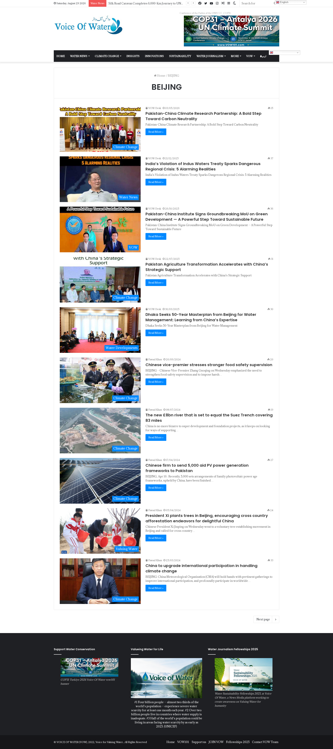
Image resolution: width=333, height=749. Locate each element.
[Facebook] (200, 3)
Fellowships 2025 (238, 742)
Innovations (154, 56)
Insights (133, 56)
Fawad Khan (155, 359)
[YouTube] (211, 3)
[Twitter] (206, 3)
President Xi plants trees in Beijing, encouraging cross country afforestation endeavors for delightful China (206, 518)
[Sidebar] (229, 3)
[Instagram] (217, 3)
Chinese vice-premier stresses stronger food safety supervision (208, 364)
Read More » (155, 131)
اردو (264, 56)
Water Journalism (210, 56)
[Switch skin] (234, 3)
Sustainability (180, 56)
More (235, 56)
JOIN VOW (216, 742)
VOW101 (183, 742)
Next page (263, 619)
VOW (249, 56)
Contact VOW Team (265, 742)
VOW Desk (154, 108)
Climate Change (107, 56)
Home (160, 75)
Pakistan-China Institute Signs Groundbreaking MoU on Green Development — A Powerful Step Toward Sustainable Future (206, 216)
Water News (78, 56)
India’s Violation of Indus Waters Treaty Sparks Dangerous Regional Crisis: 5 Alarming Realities (203, 166)
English (277, 52)
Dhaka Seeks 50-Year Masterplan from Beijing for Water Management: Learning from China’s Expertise (200, 317)
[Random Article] (223, 3)
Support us (199, 742)
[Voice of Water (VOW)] (89, 25)
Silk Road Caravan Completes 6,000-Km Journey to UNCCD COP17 (153, 3)
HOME (60, 56)
